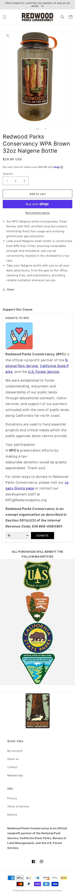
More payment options (37, 212)
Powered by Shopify (53, 890)
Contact (12, 767)
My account (14, 750)
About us (13, 758)
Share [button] (10, 289)
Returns (12, 814)
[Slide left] (29, 129)
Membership (15, 775)
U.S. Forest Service (43, 372)
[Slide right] (46, 129)
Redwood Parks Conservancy (32, 890)
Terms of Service (18, 806)
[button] (5, 17)
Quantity (8, 173)
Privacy (12, 798)
